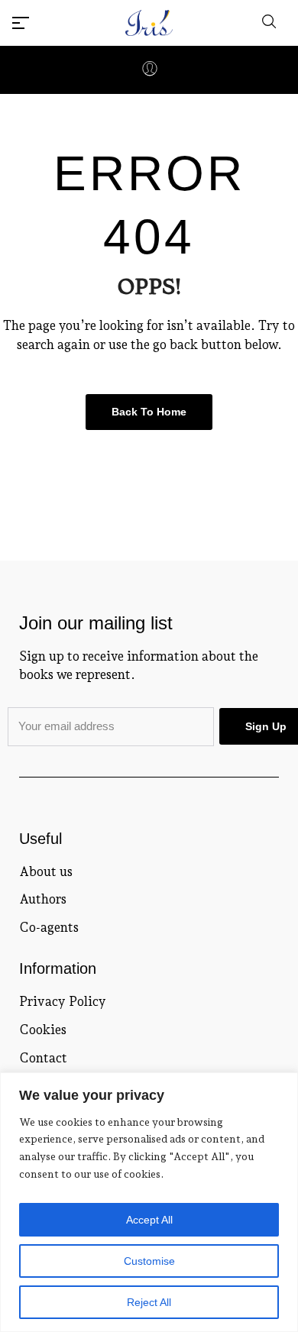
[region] (149, 1202)
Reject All (149, 1302)
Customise (149, 1261)
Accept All (149, 1220)
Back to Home (149, 412)
